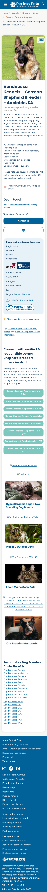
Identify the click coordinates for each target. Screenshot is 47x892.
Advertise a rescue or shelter (16, 844)
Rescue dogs (8, 787)
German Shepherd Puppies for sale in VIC (23, 401)
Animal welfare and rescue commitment (21, 748)
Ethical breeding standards (15, 744)
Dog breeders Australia (13, 774)
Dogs (8, 17)
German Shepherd (24, 17)
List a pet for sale (11, 836)
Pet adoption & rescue (13, 783)
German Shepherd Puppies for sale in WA (23, 408)
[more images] (41, 40)
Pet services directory (12, 804)
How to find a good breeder (16, 818)
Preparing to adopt (11, 822)
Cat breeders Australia (13, 779)
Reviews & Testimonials (14, 752)
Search (15, 13)
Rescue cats (8, 791)
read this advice (17, 204)
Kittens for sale (9, 800)
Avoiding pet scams (12, 826)
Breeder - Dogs (30, 13)
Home (5, 13)
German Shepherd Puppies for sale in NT (23, 423)
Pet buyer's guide (11, 830)
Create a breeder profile (14, 840)
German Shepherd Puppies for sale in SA (23, 416)
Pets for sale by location (14, 808)
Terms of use (8, 761)
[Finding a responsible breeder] (23, 631)
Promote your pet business (15, 848)
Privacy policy (9, 757)
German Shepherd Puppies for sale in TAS (23, 441)
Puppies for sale (10, 795)
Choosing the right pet (13, 814)
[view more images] (23, 57)
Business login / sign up (14, 853)
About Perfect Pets (11, 740)
